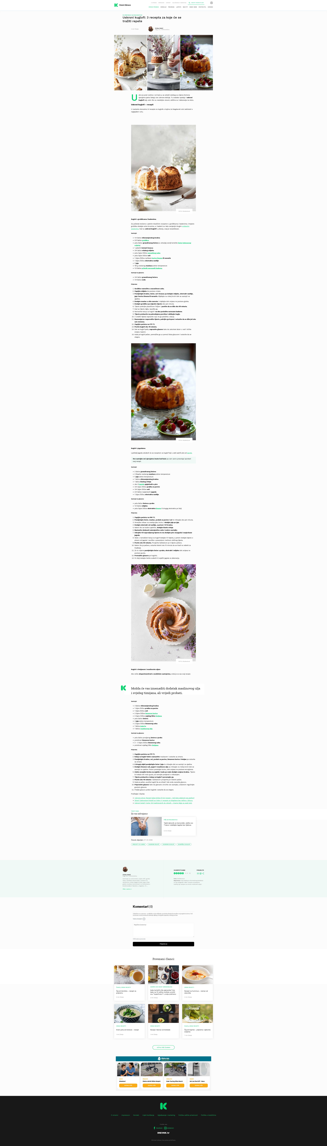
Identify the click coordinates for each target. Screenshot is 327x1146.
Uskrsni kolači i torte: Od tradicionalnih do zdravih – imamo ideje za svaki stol (163, 803)
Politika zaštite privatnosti (188, 1115)
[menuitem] (211, 2)
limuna (158, 508)
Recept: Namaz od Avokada (160, 1030)
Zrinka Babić (127, 874)
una (161, 258)
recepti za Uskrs (139, 844)
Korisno (210, 7)
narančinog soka (154, 253)
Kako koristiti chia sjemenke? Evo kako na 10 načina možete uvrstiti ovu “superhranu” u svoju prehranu (163, 992)
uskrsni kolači (154, 844)
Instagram (170, 1128)
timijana (155, 745)
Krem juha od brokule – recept (127, 1030)
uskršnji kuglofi (184, 844)
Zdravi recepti (126, 987)
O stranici (154, 2)
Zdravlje (163, 7)
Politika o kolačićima (208, 1115)
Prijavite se (163, 944)
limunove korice (151, 713)
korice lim (156, 258)
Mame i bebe (193, 7)
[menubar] (211, 2)
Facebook (159, 1128)
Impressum (161, 2)
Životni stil (202, 7)
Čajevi (118, 987)
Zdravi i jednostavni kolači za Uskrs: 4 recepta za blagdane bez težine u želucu (164, 800)
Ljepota (178, 7)
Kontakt (168, 2)
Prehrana (171, 7)
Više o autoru (127, 889)
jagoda (189, 453)
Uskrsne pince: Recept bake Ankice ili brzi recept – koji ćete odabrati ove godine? (164, 798)
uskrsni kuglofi (169, 844)
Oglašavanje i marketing (179, 2)
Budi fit (185, 7)
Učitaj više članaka (163, 1047)
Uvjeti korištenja (148, 1115)
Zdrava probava (154, 7)
